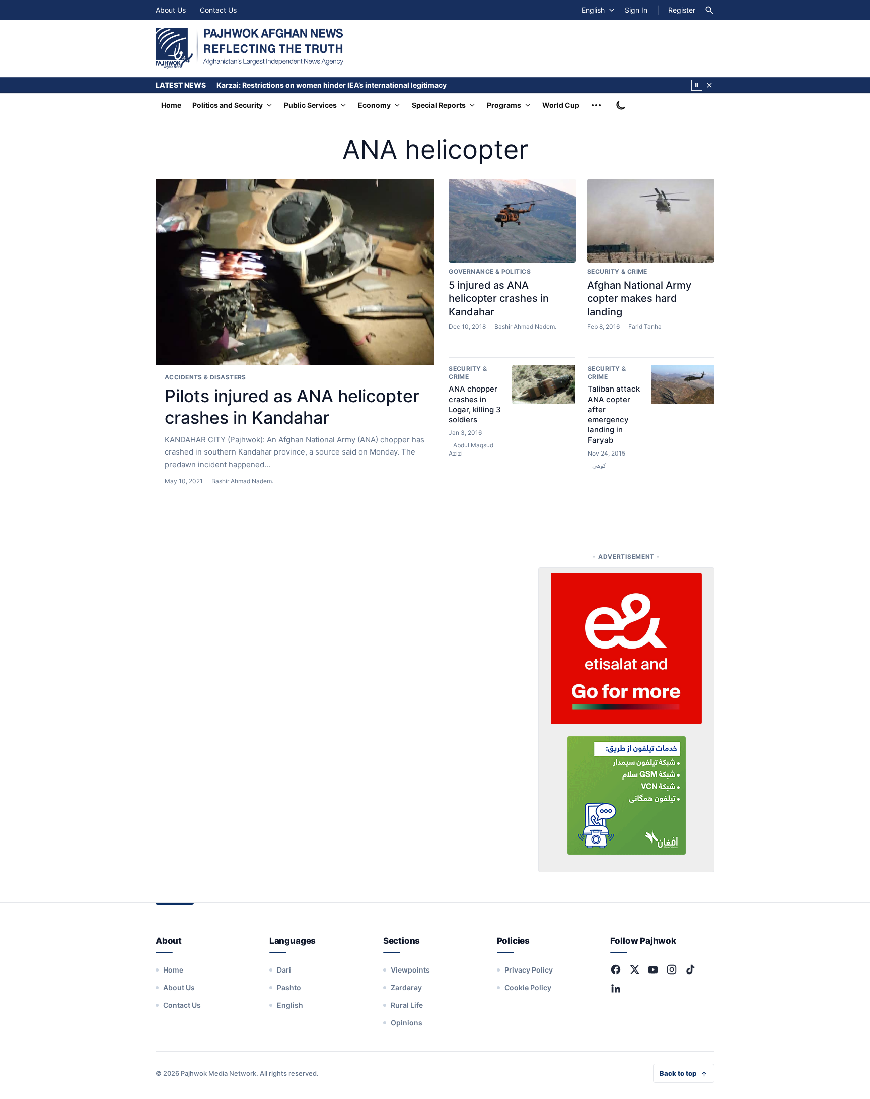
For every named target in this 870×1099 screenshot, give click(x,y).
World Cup (560, 105)
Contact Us (218, 10)
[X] (634, 969)
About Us (171, 10)
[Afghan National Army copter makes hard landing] (650, 221)
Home (171, 105)
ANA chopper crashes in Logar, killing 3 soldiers (475, 404)
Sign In (636, 10)
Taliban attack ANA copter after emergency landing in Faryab (614, 414)
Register (681, 10)
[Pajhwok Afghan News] (249, 48)
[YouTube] (653, 969)
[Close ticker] (709, 85)
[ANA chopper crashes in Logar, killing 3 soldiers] (543, 384)
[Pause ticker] (696, 85)
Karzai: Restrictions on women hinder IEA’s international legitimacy (331, 85)
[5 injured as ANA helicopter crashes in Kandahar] (512, 221)
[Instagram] (671, 969)
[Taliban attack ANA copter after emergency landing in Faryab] (682, 384)
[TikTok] (690, 969)
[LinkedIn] (615, 988)
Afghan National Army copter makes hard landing (639, 298)
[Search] (709, 10)
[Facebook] (615, 969)
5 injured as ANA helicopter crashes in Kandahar (499, 298)
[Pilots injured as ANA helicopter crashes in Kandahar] (295, 272)
